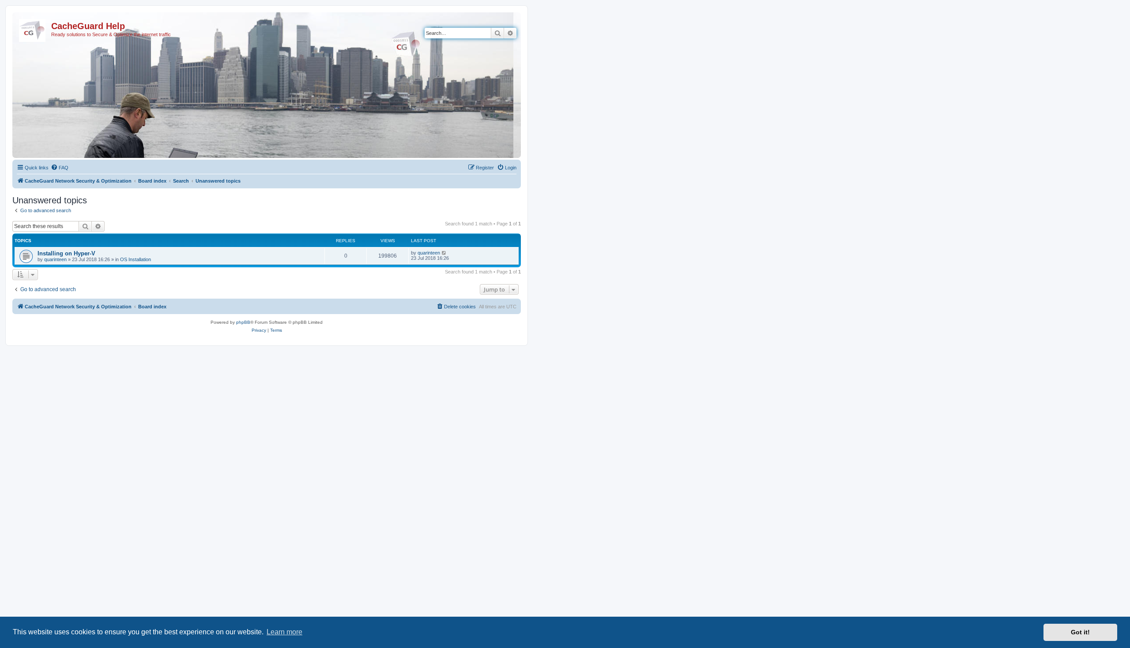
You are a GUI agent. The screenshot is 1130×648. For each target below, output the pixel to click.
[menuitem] (59, 167)
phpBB (243, 322)
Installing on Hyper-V (66, 253)
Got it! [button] (1080, 632)
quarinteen (55, 259)
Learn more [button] (284, 632)
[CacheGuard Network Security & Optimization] (33, 29)
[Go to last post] (444, 252)
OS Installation (135, 259)
